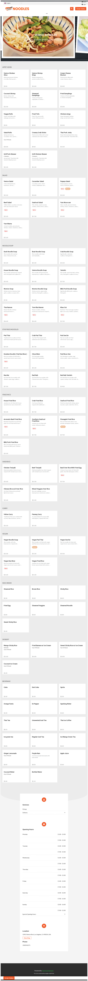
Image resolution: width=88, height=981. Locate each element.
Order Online (80, 9)
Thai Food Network (48, 970)
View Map (27, 938)
